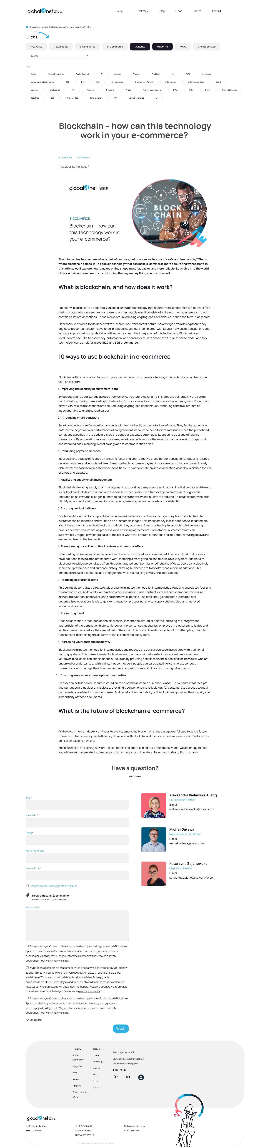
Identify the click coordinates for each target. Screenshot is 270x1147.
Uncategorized (207, 46)
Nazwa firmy (33, 868)
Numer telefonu (35, 850)
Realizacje (143, 11)
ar (173, 74)
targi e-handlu (96, 98)
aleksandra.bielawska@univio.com (191, 809)
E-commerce (117, 82)
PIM (73, 90)
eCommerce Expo (196, 82)
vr (157, 98)
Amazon (136, 74)
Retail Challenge (229, 90)
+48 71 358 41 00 (132, 1130)
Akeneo (117, 74)
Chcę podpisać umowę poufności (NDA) (53, 886)
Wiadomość (33, 907)
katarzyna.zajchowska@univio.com (192, 877)
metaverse (55, 90)
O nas (178, 11)
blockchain (206, 74)
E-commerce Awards (144, 82)
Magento (140, 46)
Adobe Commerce (56, 74)
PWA (175, 90)
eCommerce (170, 82)
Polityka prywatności (123, 1052)
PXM (191, 90)
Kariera (197, 11)
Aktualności (61, 46)
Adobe (33, 74)
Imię (29, 797)
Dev (83, 82)
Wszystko (36, 46)
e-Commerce (87, 46)
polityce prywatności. (58, 960)
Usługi (119, 11)
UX (115, 98)
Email (29, 833)
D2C (67, 82)
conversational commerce (42, 82)
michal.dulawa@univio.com (187, 843)
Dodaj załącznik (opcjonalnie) (51, 895)
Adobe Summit (82, 74)
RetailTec (35, 98)
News (183, 46)
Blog (162, 11)
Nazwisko (32, 815)
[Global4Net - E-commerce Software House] (45, 11)
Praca (128, 90)
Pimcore (90, 90)
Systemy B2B (72, 98)
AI (101, 74)
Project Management (152, 90)
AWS (188, 74)
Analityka (156, 74)
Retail (207, 90)
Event (218, 82)
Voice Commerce (136, 98)
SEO (53, 98)
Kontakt (216, 11)
